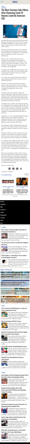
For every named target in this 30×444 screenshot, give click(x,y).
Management (3, 215)
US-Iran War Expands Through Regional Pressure (14, 346)
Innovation (2, 209)
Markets (2, 201)
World (1, 220)
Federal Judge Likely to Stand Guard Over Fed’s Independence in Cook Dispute (13, 418)
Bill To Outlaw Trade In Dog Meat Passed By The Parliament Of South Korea (13, 231)
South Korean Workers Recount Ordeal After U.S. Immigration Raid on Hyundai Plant (14, 405)
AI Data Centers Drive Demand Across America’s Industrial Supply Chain (13, 275)
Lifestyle (2, 218)
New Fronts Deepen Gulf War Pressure (11, 321)
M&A (1, 207)
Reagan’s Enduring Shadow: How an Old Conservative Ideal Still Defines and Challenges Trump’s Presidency (22, 191)
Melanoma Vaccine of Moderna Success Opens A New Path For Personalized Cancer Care (14, 284)
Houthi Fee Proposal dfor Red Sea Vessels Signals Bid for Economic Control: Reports (14, 333)
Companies (3, 204)
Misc (1, 223)
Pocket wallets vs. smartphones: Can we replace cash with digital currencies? (14, 256)
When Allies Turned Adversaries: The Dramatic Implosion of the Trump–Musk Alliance (13, 431)
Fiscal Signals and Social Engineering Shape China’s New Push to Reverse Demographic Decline (8, 191)
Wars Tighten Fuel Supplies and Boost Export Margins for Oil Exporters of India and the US (13, 300)
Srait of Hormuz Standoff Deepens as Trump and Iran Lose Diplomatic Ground (14, 292)
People (2, 212)
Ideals (15, 1)
